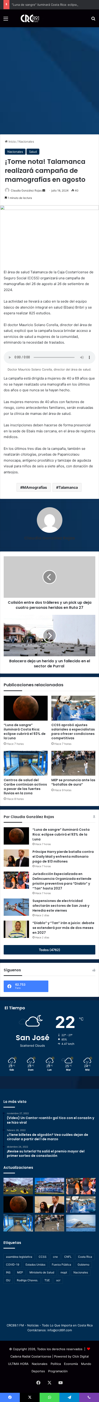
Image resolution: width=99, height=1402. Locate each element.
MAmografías (35, 487)
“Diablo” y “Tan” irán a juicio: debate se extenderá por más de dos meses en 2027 (63, 928)
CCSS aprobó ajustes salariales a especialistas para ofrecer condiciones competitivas (73, 731)
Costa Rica (85, 1256)
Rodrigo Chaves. (27, 1280)
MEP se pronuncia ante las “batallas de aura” (73, 782)
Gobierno (83, 1264)
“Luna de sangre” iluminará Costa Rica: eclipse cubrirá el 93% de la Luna (25, 731)
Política (56, 1364)
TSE (47, 1280)
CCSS (43, 1256)
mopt (64, 1272)
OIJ (8, 1280)
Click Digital (80, 1356)
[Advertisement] (49, 79)
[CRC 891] (27, 18)
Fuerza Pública (61, 1264)
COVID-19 (12, 1264)
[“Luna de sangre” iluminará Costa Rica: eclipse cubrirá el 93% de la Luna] (26, 708)
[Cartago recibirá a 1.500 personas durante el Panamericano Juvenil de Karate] (49, 1186)
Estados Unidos (35, 1264)
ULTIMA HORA (18, 1364)
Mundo (86, 1364)
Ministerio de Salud (41, 1272)
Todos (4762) (49, 950)
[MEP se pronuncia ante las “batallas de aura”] (73, 763)
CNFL (68, 1256)
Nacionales (26, 141)
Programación (58, 1371)
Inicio (12, 141)
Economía (71, 1364)
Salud (33, 151)
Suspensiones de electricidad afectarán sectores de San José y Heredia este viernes (60, 905)
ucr (58, 1280)
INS (8, 1272)
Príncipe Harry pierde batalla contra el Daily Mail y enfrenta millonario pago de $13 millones (63, 856)
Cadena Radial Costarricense (30, 1356)
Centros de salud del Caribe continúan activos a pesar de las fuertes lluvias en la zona (25, 786)
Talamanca (68, 487)
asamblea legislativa (19, 1256)
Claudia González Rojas (26, 190)
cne (55, 1256)
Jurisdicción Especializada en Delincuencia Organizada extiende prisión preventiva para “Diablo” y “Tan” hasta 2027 (61, 881)
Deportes (38, 1371)
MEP (20, 1272)
